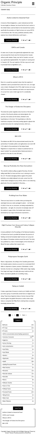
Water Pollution (18, 401)
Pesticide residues (18, 373)
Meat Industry (18, 367)
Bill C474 (18, 136)
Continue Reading (11, 40)
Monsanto (18, 370)
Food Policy (18, 349)
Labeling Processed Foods (18, 364)
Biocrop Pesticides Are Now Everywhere (18, 166)
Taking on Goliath (18, 286)
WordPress (28, 433)
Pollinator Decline (18, 382)
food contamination (18, 346)
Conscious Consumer (17, 337)
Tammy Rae (5, 9)
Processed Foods (18, 392)
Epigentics (18, 340)
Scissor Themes (9, 433)
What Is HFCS (18, 77)
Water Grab (18, 398)
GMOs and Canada (18, 47)
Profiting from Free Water (18, 195)
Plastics (18, 379)
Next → (24, 315)
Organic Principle (11, 2)
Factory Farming (18, 343)
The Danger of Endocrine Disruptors (18, 106)
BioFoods (18, 325)
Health (18, 361)
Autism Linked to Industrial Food (18, 18)
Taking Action (18, 395)
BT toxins (18, 331)
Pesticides (18, 376)
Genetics (18, 355)
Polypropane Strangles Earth (18, 256)
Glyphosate (18, 358)
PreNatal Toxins (18, 389)
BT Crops (18, 328)
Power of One (18, 386)
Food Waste (18, 352)
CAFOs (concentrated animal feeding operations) (15, 334)
